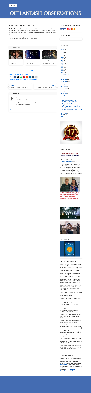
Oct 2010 (65, 79)
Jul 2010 (65, 86)
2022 (62, 54)
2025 (62, 49)
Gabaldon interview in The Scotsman (72, 109)
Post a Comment (16, 109)
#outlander (35, 79)
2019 (62, 58)
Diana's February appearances (70, 108)
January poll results (67, 111)
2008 (62, 116)
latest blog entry (28, 29)
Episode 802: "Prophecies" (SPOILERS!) (53, 61)
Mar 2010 (65, 95)
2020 (62, 57)
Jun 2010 (65, 88)
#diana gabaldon (27, 79)
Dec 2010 (65, 74)
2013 (62, 68)
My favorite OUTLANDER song (70, 105)
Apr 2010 (65, 93)
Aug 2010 (65, 84)
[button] (15, 77)
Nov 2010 (65, 77)
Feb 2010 (65, 98)
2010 (62, 72)
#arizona (12, 79)
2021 (62, 55)
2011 (62, 71)
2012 (62, 69)
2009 (62, 115)
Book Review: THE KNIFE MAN (69, 102)
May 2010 (65, 91)
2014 (62, 66)
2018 (62, 60)
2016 (62, 63)
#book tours (19, 79)
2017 (62, 61)
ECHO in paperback (67, 103)
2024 (62, 51)
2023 (62, 52)
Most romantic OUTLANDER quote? (71, 106)
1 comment (27, 74)
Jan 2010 (65, 113)
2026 (62, 48)
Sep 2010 (65, 81)
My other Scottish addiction (69, 100)
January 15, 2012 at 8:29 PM (21, 99)
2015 (62, 65)
